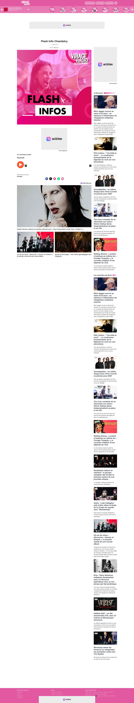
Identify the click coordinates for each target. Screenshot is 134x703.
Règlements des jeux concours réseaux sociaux (99, 692)
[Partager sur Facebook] (46, 179)
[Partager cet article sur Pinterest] (54, 179)
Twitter (19, 694)
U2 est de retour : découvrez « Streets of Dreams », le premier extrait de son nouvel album (104, 539)
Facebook (20, 692)
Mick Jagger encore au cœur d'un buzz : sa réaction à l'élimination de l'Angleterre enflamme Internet (105, 115)
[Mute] (28, 9)
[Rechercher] (115, 3)
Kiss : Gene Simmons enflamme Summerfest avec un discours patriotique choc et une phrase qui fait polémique (105, 579)
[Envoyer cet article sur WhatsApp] (58, 179)
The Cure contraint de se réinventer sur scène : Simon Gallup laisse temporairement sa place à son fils (105, 223)
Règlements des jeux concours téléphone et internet (100, 696)
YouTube (19, 697)
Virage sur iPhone (56, 692)
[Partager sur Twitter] (50, 179)
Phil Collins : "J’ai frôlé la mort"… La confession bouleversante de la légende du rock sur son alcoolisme (105, 157)
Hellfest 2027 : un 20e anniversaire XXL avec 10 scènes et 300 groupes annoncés (105, 616)
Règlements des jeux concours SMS (95, 694)
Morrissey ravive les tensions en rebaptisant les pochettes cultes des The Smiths (104, 650)
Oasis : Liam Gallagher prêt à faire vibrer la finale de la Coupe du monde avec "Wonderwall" (105, 506)
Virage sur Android (56, 694)
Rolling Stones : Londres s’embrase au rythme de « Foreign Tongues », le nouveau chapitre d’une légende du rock (105, 258)
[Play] (2, 10)
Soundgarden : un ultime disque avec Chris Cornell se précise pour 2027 (105, 191)
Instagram (20, 696)
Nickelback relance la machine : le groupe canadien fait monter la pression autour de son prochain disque (104, 474)
